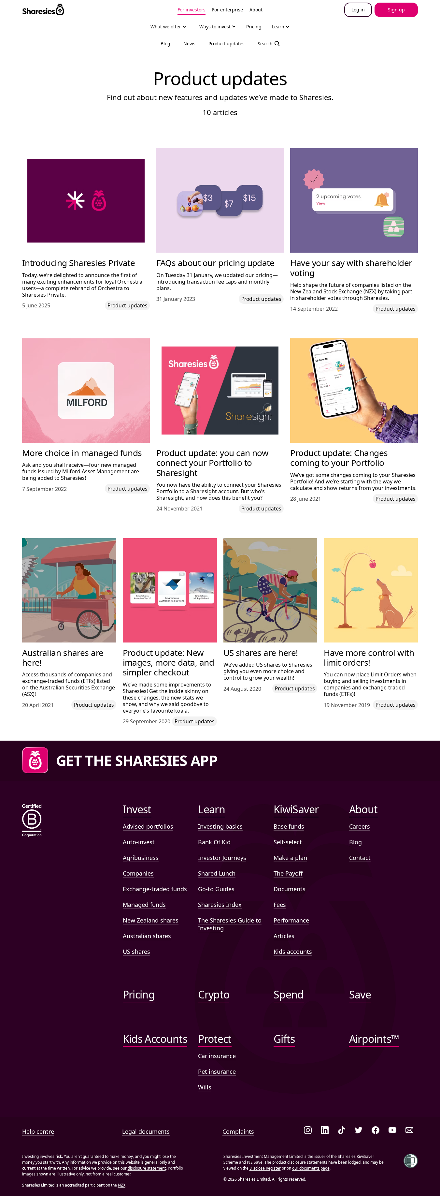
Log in (358, 10)
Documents (289, 889)
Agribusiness (141, 858)
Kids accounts (293, 951)
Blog (355, 842)
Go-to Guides (216, 889)
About (256, 9)
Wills (204, 1087)
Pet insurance (217, 1071)
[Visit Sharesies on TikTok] (341, 1130)
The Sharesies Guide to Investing (230, 924)
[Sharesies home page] (43, 10)
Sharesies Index (220, 904)
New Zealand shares (150, 920)
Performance (291, 920)
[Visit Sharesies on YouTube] (392, 1130)
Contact (360, 858)
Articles (284, 936)
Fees (280, 904)
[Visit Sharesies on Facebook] (375, 1130)
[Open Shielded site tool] (411, 1161)
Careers (359, 826)
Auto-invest (139, 842)
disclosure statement (147, 1168)
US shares (136, 951)
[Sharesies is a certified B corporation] (32, 821)
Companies (138, 873)
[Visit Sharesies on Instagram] (307, 1130)
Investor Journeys (222, 858)
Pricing (254, 26)
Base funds (289, 826)
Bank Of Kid (214, 842)
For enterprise (227, 9)
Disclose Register (265, 1168)
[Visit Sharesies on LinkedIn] (324, 1130)
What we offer (165, 26)
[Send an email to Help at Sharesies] (409, 1130)
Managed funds (144, 904)
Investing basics (220, 826)
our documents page (311, 1168)
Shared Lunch (216, 873)
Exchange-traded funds (155, 889)
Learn (278, 26)
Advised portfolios (148, 826)
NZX (121, 1185)
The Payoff (288, 873)
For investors (191, 9)
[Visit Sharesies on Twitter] (358, 1130)
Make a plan (290, 858)
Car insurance (217, 1056)
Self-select (288, 842)
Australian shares (147, 936)
